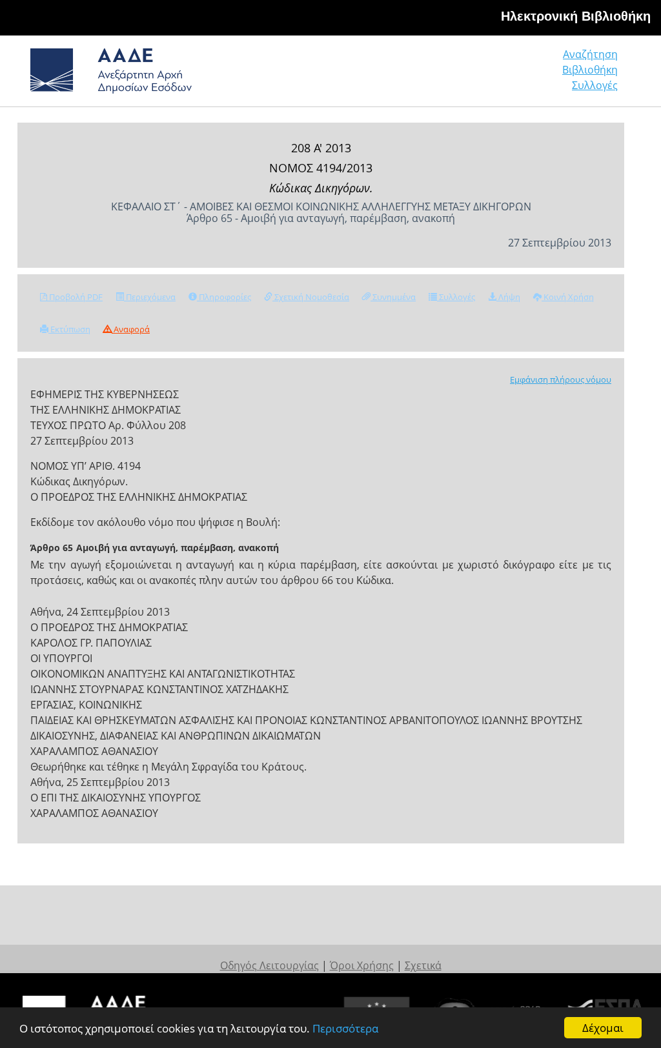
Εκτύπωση (69, 329)
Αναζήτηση (590, 54)
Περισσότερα (345, 1028)
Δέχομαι (603, 1027)
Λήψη (508, 297)
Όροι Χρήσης (362, 965)
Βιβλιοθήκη (590, 70)
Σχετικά (423, 965)
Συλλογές (595, 85)
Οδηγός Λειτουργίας (269, 965)
